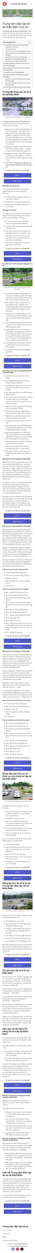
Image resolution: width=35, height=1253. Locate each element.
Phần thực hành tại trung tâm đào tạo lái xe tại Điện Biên (18, 54)
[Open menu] (32, 4)
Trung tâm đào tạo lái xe (19, 4)
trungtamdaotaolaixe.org (21, 1243)
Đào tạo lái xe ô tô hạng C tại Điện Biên (16, 61)
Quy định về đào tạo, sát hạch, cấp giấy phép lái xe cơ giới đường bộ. (19, 165)
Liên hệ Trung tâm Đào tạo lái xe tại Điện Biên (17, 87)
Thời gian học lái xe (10, 49)
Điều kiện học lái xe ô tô (12, 47)
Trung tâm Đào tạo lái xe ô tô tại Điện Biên (15, 45)
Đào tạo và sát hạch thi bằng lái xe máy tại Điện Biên (16, 76)
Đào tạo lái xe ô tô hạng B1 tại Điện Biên (16, 57)
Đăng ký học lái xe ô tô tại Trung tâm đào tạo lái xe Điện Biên (16, 69)
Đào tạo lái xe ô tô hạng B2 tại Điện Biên (16, 59)
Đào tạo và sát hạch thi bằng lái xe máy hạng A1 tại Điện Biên (17, 80)
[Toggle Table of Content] (29, 42)
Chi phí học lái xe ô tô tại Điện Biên (13, 72)
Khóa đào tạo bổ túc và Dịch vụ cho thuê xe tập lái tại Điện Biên (16, 64)
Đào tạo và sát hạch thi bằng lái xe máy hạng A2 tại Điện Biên (17, 84)
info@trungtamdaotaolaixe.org (19, 1246)
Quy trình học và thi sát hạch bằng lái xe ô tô (17, 51)
